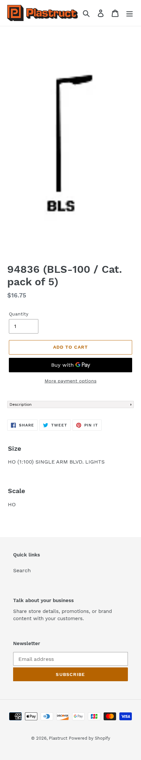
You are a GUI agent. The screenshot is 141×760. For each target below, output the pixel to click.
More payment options (70, 380)
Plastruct (58, 738)
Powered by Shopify (89, 738)
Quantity (18, 313)
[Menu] (129, 13)
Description (20, 404)
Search (22, 570)
